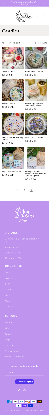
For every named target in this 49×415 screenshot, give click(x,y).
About (8, 328)
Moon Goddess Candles (20, 410)
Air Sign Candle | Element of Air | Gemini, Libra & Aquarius (36, 174)
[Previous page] (17, 190)
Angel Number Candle (11, 172)
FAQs (7, 301)
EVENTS (8, 290)
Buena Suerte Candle (34, 72)
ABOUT (8, 295)
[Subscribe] (41, 373)
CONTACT (9, 306)
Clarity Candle (8, 72)
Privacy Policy (11, 351)
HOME (7, 272)
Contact (9, 345)
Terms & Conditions (14, 356)
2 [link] (31, 190)
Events (8, 334)
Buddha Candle (8, 104)
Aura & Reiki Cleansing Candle (12, 139)
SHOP (7, 284)
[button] (5, 16)
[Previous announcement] (4, 3)
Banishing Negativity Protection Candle (34, 105)
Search (8, 322)
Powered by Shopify (37, 410)
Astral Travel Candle (34, 138)
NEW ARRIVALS (11, 278)
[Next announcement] (44, 3)
